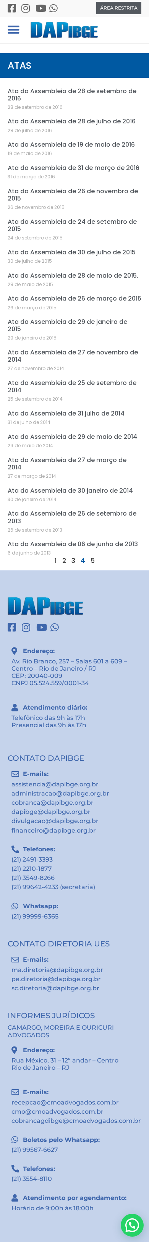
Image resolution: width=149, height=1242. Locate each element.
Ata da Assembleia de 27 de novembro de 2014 (73, 356)
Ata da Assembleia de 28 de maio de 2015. (73, 275)
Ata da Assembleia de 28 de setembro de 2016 (72, 95)
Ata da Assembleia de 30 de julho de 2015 (72, 252)
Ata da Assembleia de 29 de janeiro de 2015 (67, 325)
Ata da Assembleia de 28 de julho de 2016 (72, 121)
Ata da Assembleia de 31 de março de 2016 (73, 167)
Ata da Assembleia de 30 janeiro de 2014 (70, 490)
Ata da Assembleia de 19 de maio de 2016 (71, 144)
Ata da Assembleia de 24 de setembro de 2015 (72, 225)
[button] (13, 29)
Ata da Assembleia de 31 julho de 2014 (66, 413)
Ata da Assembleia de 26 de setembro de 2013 (72, 517)
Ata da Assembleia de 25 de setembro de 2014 (72, 386)
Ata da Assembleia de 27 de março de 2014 (67, 464)
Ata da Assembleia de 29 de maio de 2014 (72, 436)
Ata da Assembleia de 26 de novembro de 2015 (73, 195)
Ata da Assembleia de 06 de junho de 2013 (73, 544)
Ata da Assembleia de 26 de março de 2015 (74, 298)
